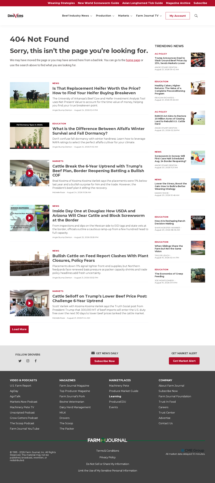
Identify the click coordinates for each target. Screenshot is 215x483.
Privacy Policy (107, 457)
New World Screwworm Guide (98, 3)
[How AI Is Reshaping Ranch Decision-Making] (198, 223)
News (55, 83)
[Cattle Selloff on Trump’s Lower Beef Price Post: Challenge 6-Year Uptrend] (29, 303)
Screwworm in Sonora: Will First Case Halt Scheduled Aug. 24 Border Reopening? (170, 159)
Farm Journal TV (147, 15)
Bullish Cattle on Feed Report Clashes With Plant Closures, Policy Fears (100, 258)
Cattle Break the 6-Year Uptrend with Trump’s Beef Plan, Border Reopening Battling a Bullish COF (98, 171)
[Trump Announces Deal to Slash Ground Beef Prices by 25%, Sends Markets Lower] (198, 60)
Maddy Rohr (162, 193)
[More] (91, 15)
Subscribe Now (104, 361)
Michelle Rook (58, 192)
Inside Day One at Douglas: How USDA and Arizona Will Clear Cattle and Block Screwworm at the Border (98, 215)
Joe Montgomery (164, 280)
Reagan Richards (164, 97)
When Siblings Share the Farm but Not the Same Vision (169, 249)
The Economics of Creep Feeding (169, 275)
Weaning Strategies (61, 3)
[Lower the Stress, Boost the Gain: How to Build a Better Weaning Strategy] (198, 185)
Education (59, 123)
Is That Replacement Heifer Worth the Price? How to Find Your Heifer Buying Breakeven (96, 90)
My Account (178, 15)
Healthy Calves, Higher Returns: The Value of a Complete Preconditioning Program (170, 89)
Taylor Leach (162, 255)
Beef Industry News (75, 15)
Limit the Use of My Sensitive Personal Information (107, 470)
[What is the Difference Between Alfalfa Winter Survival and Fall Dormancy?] (29, 135)
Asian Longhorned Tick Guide (142, 3)
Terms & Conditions (107, 450)
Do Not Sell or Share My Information (107, 464)
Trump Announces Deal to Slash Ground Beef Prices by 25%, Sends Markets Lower (171, 61)
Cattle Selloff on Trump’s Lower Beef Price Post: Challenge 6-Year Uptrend (99, 298)
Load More (19, 329)
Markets (123, 15)
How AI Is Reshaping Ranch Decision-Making (170, 222)
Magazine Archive (178, 3)
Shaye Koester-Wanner (167, 227)
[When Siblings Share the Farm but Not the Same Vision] (198, 248)
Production (103, 15)
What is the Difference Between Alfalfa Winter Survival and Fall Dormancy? (98, 131)
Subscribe (200, 3)
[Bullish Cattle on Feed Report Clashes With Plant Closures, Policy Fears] (29, 263)
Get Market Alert (184, 360)
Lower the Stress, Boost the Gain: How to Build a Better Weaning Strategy (171, 186)
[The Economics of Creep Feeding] (198, 275)
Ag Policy (161, 53)
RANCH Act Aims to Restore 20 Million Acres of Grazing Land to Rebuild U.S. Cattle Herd (170, 120)
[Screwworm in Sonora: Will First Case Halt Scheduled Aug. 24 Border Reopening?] (198, 158)
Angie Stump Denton (62, 110)
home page (133, 60)
